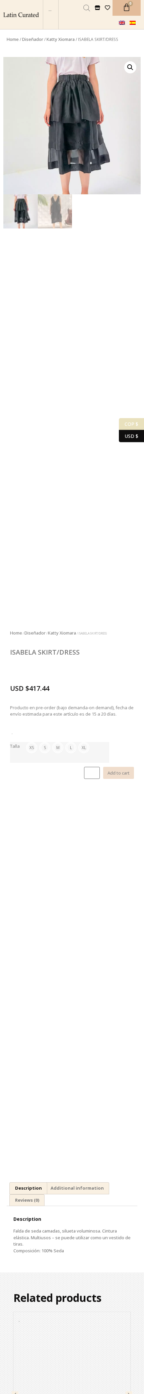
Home (13, 39)
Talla (15, 746)
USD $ (128, 435)
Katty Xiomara (61, 39)
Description (28, 1188)
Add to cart (118, 773)
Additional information (77, 1188)
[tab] (28, 1188)
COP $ (128, 423)
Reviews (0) (27, 1200)
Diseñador (32, 39)
